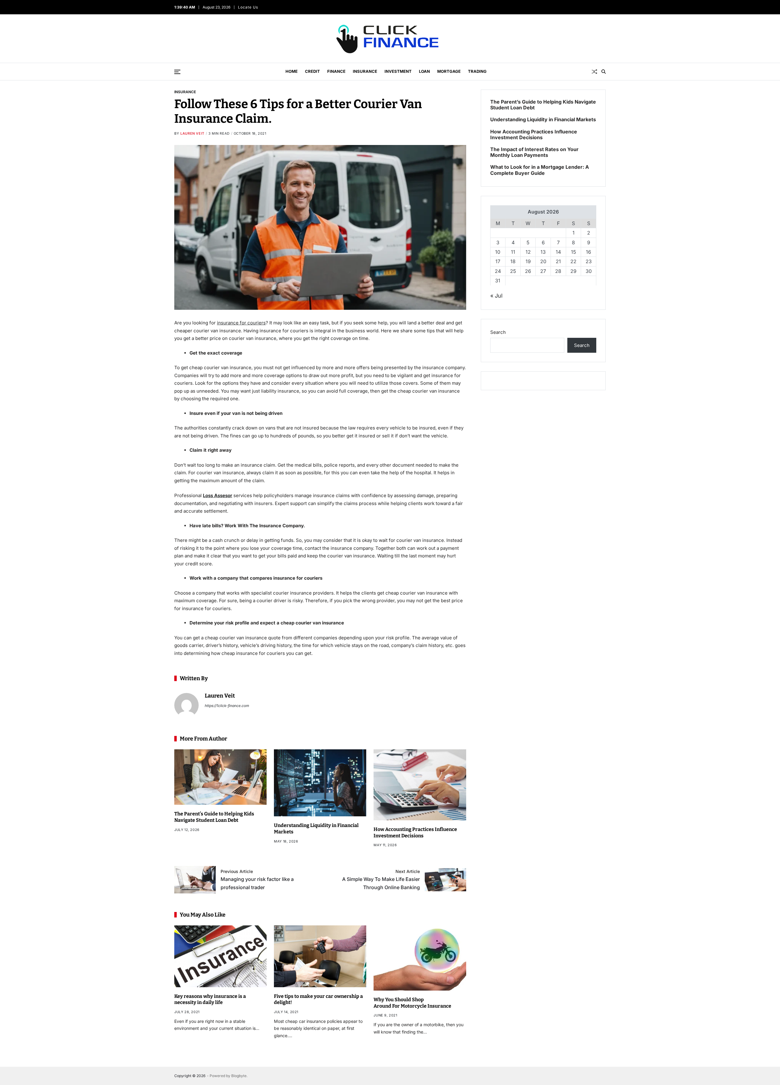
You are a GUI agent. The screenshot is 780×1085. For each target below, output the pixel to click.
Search (498, 332)
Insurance (365, 71)
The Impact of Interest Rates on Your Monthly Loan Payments (534, 152)
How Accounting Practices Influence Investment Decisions (533, 134)
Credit (312, 71)
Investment (398, 71)
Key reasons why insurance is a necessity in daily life (210, 999)
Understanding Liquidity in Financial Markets (543, 119)
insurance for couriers (241, 323)
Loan (424, 71)
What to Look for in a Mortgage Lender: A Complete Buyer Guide (539, 170)
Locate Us (248, 7)
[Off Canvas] (177, 72)
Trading (477, 71)
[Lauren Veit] (186, 705)
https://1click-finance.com (227, 705)
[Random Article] (594, 71)
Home (291, 71)
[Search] (603, 71)
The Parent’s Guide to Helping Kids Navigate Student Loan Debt (214, 817)
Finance (336, 71)
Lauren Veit (192, 133)
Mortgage (449, 71)
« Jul (496, 295)
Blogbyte (238, 1075)
